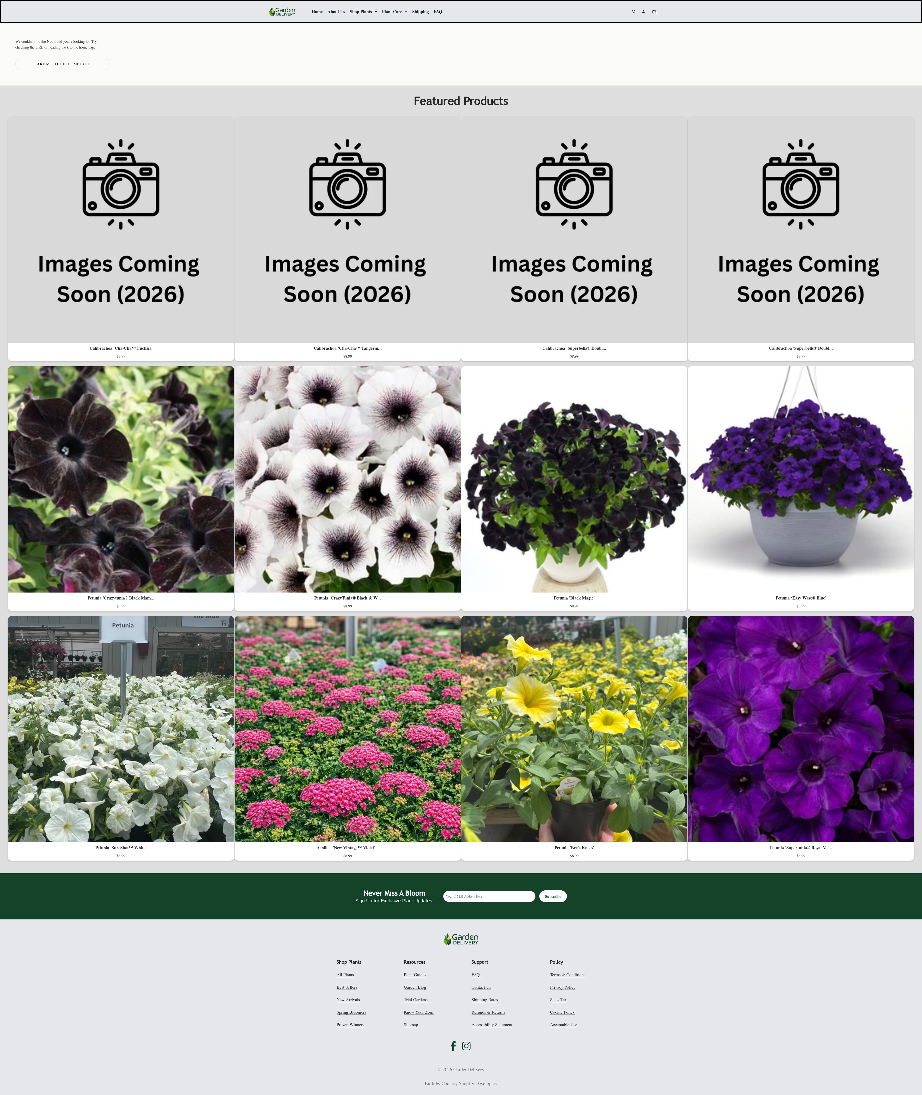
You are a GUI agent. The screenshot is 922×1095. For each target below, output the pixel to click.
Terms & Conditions (567, 974)
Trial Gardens (416, 999)
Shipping (420, 11)
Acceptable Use (563, 1024)
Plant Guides (415, 974)
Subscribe (553, 896)
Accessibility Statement (492, 1024)
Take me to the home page (62, 63)
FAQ (438, 11)
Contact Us (481, 987)
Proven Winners (350, 1024)
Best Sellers (347, 987)
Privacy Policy (563, 987)
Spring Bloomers (351, 1012)
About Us (336, 11)
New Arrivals (348, 999)
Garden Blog (415, 987)
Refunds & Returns (488, 1012)
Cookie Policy (562, 1012)
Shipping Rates (485, 999)
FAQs (476, 974)
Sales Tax (558, 999)
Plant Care (392, 11)
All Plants (345, 974)
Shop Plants (361, 11)
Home (317, 11)
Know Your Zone (419, 1012)
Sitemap (411, 1024)
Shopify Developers (478, 1083)
